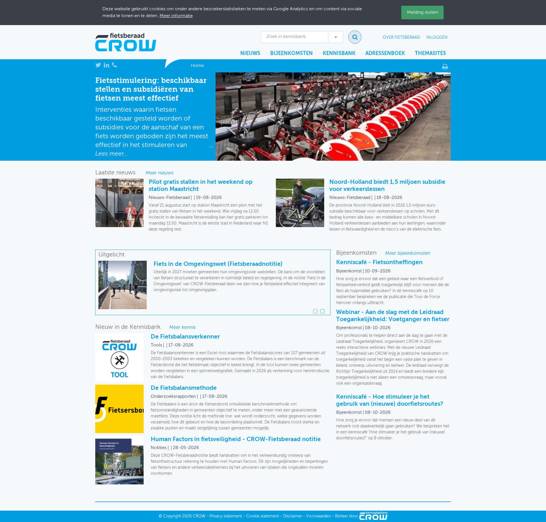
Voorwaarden (318, 516)
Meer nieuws (160, 173)
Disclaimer (292, 516)
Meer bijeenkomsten (407, 253)
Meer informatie (176, 16)
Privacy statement (226, 516)
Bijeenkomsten (291, 53)
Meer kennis (182, 327)
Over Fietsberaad (401, 38)
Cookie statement (262, 516)
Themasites (430, 53)
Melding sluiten (422, 12)
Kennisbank (339, 53)
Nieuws (250, 53)
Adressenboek (385, 53)
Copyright (172, 516)
